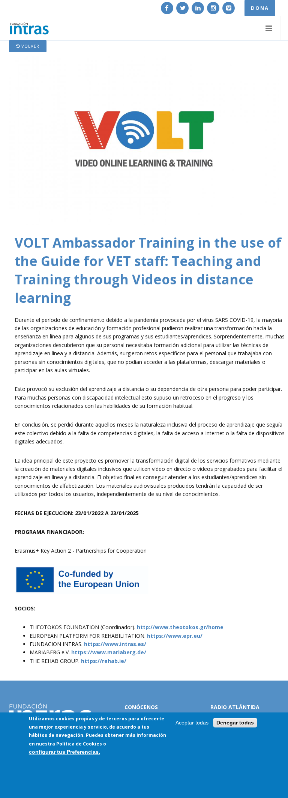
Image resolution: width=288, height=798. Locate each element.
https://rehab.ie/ (103, 660)
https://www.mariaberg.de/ (108, 652)
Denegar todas (235, 723)
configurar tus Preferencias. (64, 752)
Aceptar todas (192, 723)
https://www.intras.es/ (115, 644)
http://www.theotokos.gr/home (180, 627)
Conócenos (141, 707)
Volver (29, 46)
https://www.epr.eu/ (174, 635)
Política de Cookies (79, 744)
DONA (260, 8)
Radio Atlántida (235, 707)
